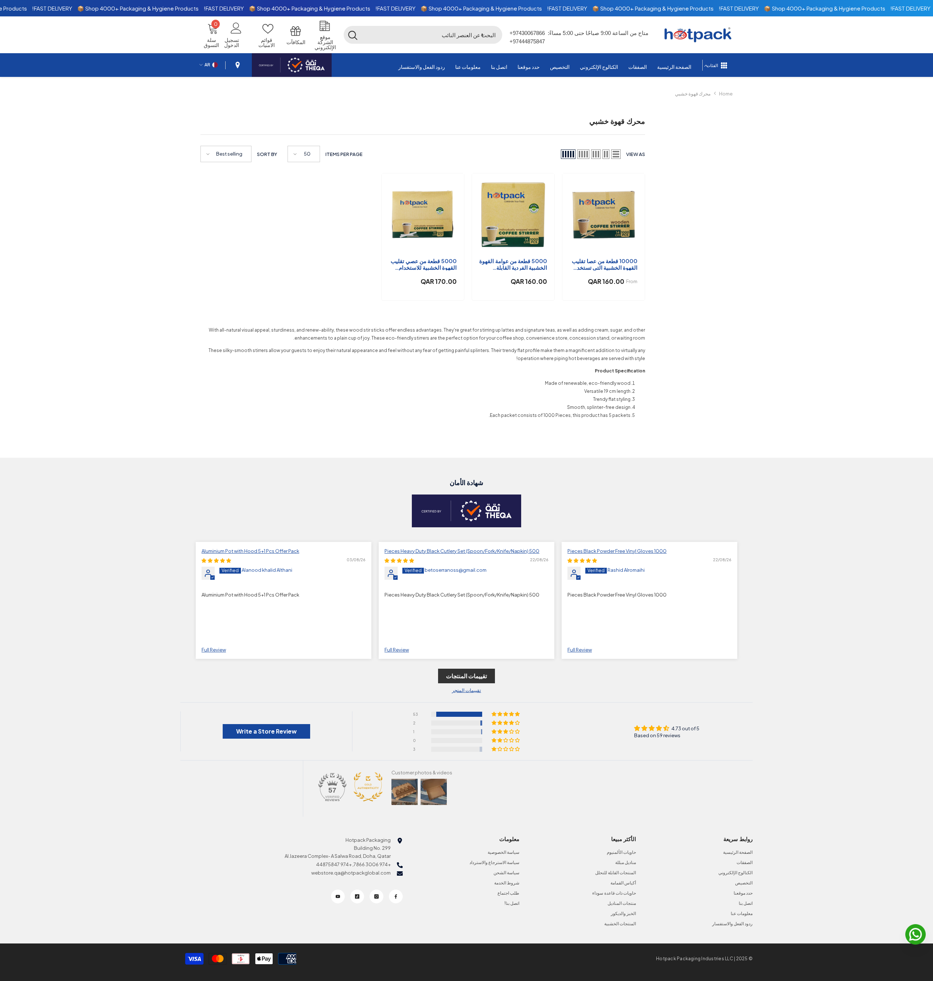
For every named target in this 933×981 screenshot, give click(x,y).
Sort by (267, 154)
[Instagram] (376, 896)
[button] (482, 34)
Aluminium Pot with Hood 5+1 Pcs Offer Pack (250, 551)
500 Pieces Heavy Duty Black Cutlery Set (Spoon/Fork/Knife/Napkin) (461, 551)
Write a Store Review (266, 731)
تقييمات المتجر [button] (466, 690)
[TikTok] (357, 896)
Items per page (344, 154)
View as (635, 154)
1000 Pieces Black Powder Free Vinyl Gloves (617, 551)
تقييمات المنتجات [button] (466, 676)
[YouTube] (338, 896)
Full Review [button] (579, 650)
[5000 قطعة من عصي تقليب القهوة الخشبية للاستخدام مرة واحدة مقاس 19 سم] (423, 214)
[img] (582, 560)
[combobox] (432, 34)
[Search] (423, 34)
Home (726, 94)
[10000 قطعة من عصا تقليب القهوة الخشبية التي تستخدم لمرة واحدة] (603, 214)
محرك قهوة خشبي (693, 94)
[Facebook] (396, 896)
